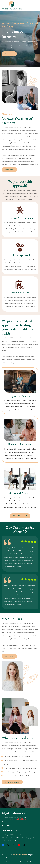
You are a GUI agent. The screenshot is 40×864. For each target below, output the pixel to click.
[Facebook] (3, 845)
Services (8, 822)
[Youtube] (19, 845)
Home (7, 818)
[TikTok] (24, 845)
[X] (13, 845)
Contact (7, 826)
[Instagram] (8, 845)
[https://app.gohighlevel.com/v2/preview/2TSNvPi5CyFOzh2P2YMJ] (12, 5)
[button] (37, 5)
